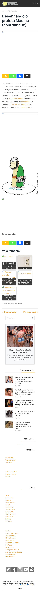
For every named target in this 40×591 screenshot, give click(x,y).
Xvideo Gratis (10, 510)
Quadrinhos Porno (11, 533)
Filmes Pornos (10, 538)
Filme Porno (9, 547)
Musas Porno (9, 502)
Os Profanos (9, 457)
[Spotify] (31, 571)
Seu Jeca (8, 462)
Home (4, 11)
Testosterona (10, 460)
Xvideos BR (9, 512)
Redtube (8, 500)
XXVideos (8, 521)
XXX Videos (9, 507)
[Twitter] (8, 571)
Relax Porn (9, 517)
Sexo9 (7, 505)
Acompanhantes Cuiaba (13, 552)
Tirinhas (19, 303)
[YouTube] (26, 571)
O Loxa (7, 477)
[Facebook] (20, 76)
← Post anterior (9, 312)
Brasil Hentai (9, 540)
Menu (36, 3)
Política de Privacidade (27, 585)
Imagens (14, 303)
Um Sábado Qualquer (20, 104)
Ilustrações (14, 11)
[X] (27, 76)
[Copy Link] (5, 76)
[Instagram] (20, 571)
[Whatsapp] (12, 76)
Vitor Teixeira (26, 107)
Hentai (7, 531)
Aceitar (20, 588)
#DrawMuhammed (16, 98)
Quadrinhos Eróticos (12, 543)
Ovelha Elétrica (10, 474)
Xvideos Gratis (10, 554)
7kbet (7, 495)
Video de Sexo (10, 514)
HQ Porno (8, 545)
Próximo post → (30, 312)
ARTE (8, 11)
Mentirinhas (25, 101)
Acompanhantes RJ (12, 550)
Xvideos (8, 519)
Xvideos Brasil (10, 536)
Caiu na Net (9, 498)
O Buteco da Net (11, 472)
